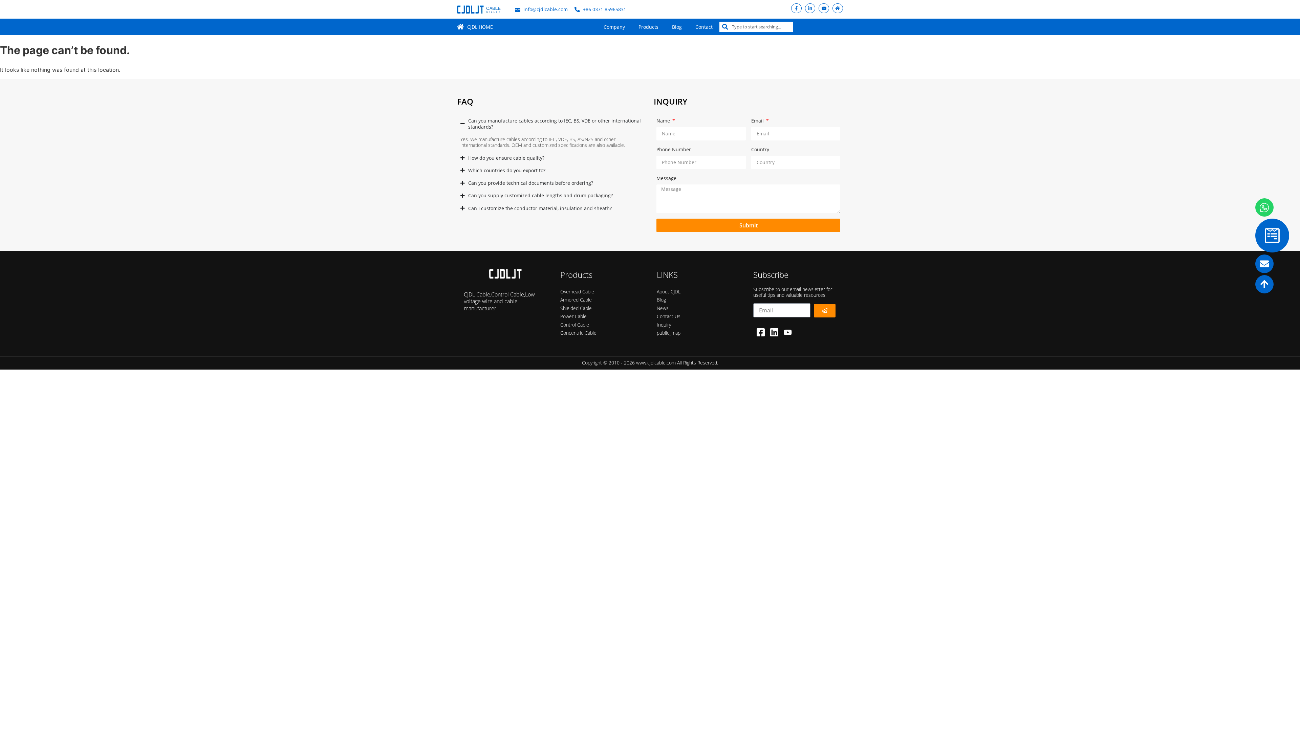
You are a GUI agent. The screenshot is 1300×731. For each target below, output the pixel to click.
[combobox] (756, 27)
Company (614, 27)
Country (760, 149)
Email (758, 120)
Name (663, 120)
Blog (677, 27)
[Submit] (825, 310)
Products (648, 27)
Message (666, 178)
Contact (704, 27)
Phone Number (673, 149)
